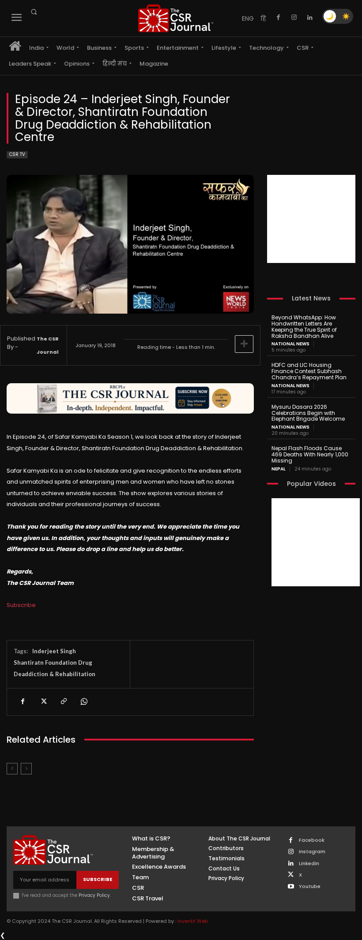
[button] (33, 12)
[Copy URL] (63, 702)
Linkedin (309, 863)
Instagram (312, 851)
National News (290, 344)
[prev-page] (12, 768)
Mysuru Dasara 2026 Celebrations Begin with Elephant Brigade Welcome (308, 413)
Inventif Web (192, 921)
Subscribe (21, 605)
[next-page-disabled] (26, 768)
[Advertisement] (311, 219)
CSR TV (17, 154)
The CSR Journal (48, 345)
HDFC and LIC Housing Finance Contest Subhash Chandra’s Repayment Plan (309, 371)
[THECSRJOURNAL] (175, 18)
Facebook (311, 840)
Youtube (310, 886)
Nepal (279, 469)
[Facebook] (278, 17)
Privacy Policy (94, 895)
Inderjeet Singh (54, 651)
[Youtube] (290, 886)
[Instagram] (294, 17)
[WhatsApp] (83, 702)
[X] (43, 702)
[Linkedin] (310, 17)
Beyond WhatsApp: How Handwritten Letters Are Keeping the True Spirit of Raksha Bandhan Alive (304, 326)
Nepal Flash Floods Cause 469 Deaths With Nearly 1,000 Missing (310, 454)
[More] (244, 344)
